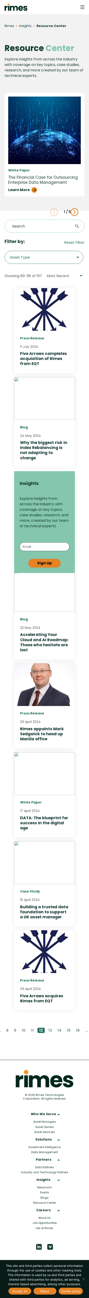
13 (50, 1030)
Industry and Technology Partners (44, 1172)
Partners (43, 1160)
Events (44, 1192)
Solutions (43, 1140)
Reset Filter (74, 242)
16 (78, 1030)
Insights (43, 1180)
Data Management (44, 1152)
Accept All (19, 1291)
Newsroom (44, 1187)
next (74, 212)
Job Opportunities (44, 1223)
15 (69, 1030)
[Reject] (83, 1279)
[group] (44, 144)
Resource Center (44, 1203)
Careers (43, 1210)
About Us (44, 1218)
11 (32, 1030)
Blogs (45, 1198)
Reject (45, 1291)
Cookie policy (71, 1291)
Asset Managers (44, 1122)
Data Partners (44, 1167)
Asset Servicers (44, 1132)
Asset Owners (44, 1127)
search (76, 226)
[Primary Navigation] (82, 7)
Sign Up (44, 563)
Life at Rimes (44, 1228)
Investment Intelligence (45, 1147)
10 (24, 1030)
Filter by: (15, 241)
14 (59, 1030)
